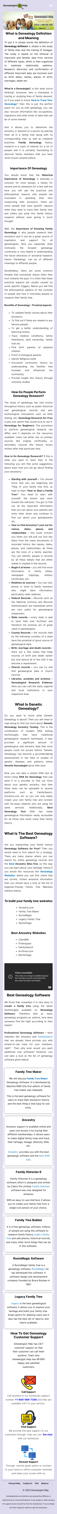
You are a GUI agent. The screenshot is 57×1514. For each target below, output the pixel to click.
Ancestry (13, 1151)
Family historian (41, 1186)
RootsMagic (38, 1268)
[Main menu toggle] (51, 5)
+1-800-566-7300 (26, 1399)
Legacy (15, 1303)
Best (11, 863)
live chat (47, 1434)
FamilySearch (45, 1036)
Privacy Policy (14, 1483)
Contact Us (27, 1483)
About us (45, 1483)
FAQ (36, 1483)
